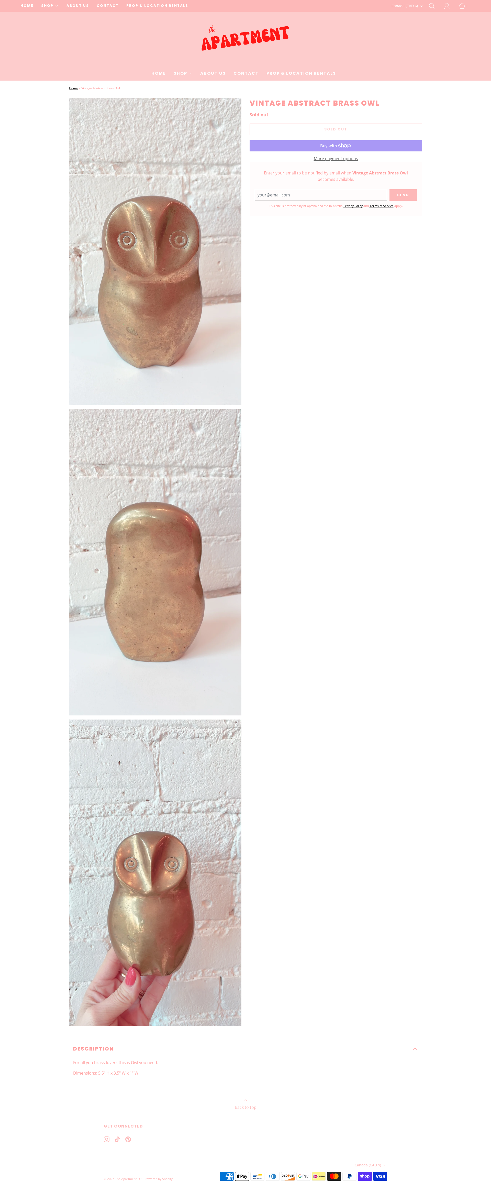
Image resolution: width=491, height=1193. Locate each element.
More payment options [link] (336, 158)
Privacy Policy (353, 206)
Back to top (245, 1107)
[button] (245, 1048)
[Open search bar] (434, 6)
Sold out (335, 129)
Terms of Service (382, 206)
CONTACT (108, 5)
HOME (27, 5)
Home (73, 88)
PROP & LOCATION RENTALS (157, 5)
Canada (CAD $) (405, 5)
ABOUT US (77, 5)
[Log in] (449, 6)
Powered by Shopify (159, 1179)
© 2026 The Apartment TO (122, 1179)
